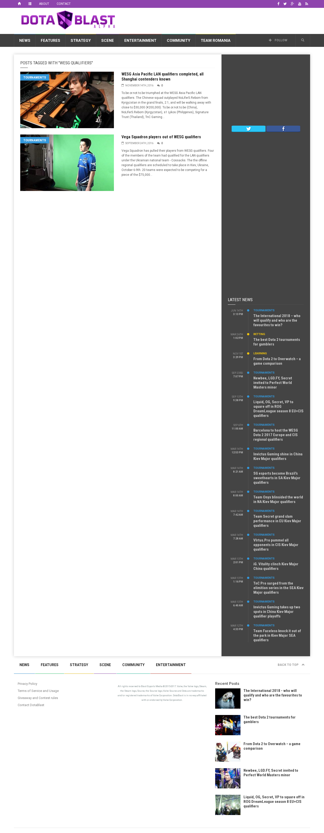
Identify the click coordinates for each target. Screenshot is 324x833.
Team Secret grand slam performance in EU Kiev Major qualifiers (277, 521)
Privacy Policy (27, 684)
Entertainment (140, 40)
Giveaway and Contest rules (38, 698)
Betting (259, 334)
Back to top (288, 665)
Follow (280, 40)
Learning (260, 353)
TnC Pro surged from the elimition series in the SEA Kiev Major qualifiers (278, 588)
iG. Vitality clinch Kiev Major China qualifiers (275, 566)
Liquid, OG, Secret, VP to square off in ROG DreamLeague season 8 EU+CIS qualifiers (278, 409)
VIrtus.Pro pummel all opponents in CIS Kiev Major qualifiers (275, 545)
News (24, 40)
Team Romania (216, 40)
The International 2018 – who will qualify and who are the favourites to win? (276, 320)
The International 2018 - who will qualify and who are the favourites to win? (273, 695)
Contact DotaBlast (31, 705)
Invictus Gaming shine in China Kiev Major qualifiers (277, 456)
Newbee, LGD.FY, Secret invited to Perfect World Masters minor (272, 383)
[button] (303, 40)
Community (178, 40)
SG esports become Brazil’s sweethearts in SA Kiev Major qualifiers (276, 478)
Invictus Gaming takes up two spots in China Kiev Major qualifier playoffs (276, 611)
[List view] (30, 4)
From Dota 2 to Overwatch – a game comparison (277, 361)
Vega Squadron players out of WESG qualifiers (161, 136)
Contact (64, 4)
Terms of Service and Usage (38, 691)
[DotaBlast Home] (19, 4)
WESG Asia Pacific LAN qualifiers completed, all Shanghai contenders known (163, 77)
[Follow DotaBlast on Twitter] (249, 128)
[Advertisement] (218, 20)
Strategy (81, 40)
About (44, 4)
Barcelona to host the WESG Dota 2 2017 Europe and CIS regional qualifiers (275, 435)
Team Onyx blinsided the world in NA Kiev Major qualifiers (278, 499)
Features (50, 40)
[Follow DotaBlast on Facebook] (283, 128)
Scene (107, 40)
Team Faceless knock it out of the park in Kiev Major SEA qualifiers (277, 635)
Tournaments (34, 77)
